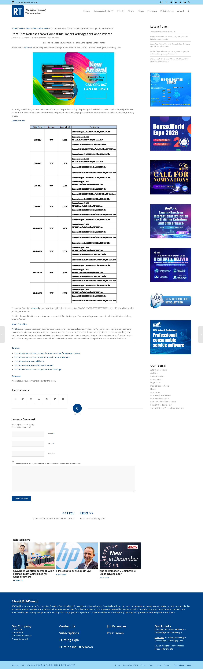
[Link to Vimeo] (180, 2)
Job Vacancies (116, 626)
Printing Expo (69, 640)
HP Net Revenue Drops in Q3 (73, 570)
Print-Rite (16, 329)
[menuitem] (87, 11)
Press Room (115, 633)
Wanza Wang (54, 38)
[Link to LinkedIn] (176, 2)
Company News (157, 376)
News (21, 28)
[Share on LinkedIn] (39, 398)
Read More (18, 580)
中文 (161, 2)
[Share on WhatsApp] (31, 398)
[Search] (188, 11)
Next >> (86, 512)
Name (51, 433)
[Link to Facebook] (167, 2)
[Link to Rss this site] (189, 2)
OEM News (155, 392)
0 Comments (26, 38)
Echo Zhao (159, 629)
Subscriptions (69, 633)
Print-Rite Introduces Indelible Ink (29, 361)
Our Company (21, 626)
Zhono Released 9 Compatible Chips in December (118, 572)
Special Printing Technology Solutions (167, 408)
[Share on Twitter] (23, 398)
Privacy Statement (20, 639)
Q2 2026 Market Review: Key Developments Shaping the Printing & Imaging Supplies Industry (169, 52)
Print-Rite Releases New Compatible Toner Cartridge (38, 369)
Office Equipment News (160, 395)
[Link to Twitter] (171, 2)
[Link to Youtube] (184, 2)
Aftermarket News (40, 28)
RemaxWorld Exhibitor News (163, 401)
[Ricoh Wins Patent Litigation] (200, 334)
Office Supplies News (160, 398)
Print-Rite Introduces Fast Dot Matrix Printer (34, 365)
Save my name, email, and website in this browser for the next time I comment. (48, 463)
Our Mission (17, 629)
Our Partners (17, 632)
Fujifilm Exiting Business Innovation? (163, 31)
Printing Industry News (76, 647)
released (28, 47)
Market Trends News (159, 385)
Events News (156, 379)
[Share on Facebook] (15, 398)
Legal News (155, 382)
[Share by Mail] (47, 398)
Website (51, 453)
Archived (154, 373)
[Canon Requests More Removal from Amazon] (2, 334)
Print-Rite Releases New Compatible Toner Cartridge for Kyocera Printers (47, 353)
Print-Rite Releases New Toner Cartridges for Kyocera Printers (42, 357)
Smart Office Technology (161, 404)
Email (51, 443)
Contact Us (67, 626)
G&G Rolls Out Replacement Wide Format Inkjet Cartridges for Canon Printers (33, 573)
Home (14, 28)
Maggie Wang (161, 645)
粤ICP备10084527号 (68, 665)
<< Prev (68, 512)
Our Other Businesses (22, 635)
